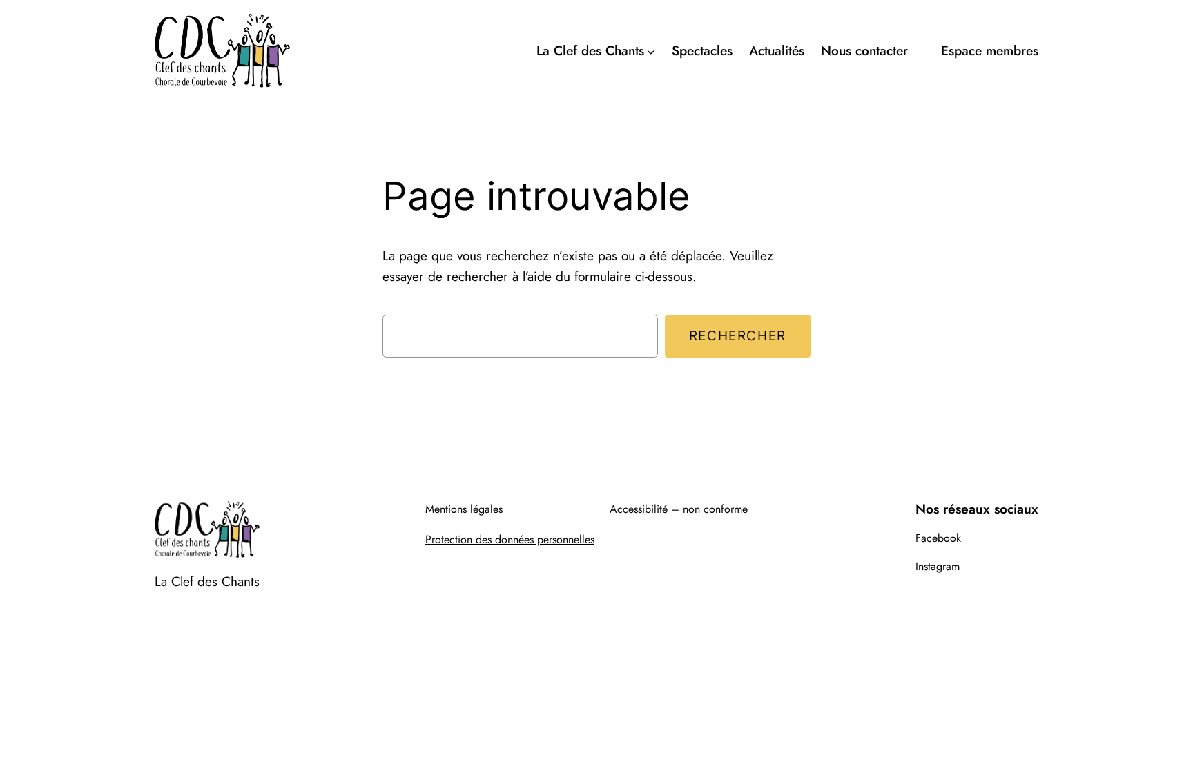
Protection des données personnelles (509, 539)
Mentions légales (464, 509)
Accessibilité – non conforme (679, 509)
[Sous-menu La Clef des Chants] (651, 51)
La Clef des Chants (207, 581)
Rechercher (737, 335)
